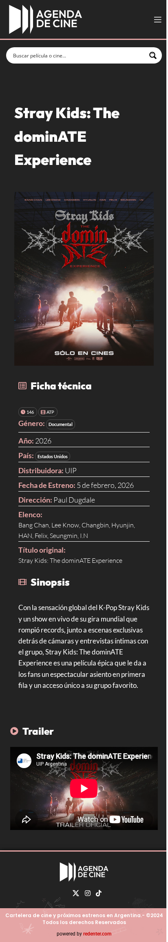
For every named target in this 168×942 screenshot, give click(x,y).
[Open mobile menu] (158, 19)
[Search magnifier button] (153, 55)
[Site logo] (45, 18)
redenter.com (97, 934)
